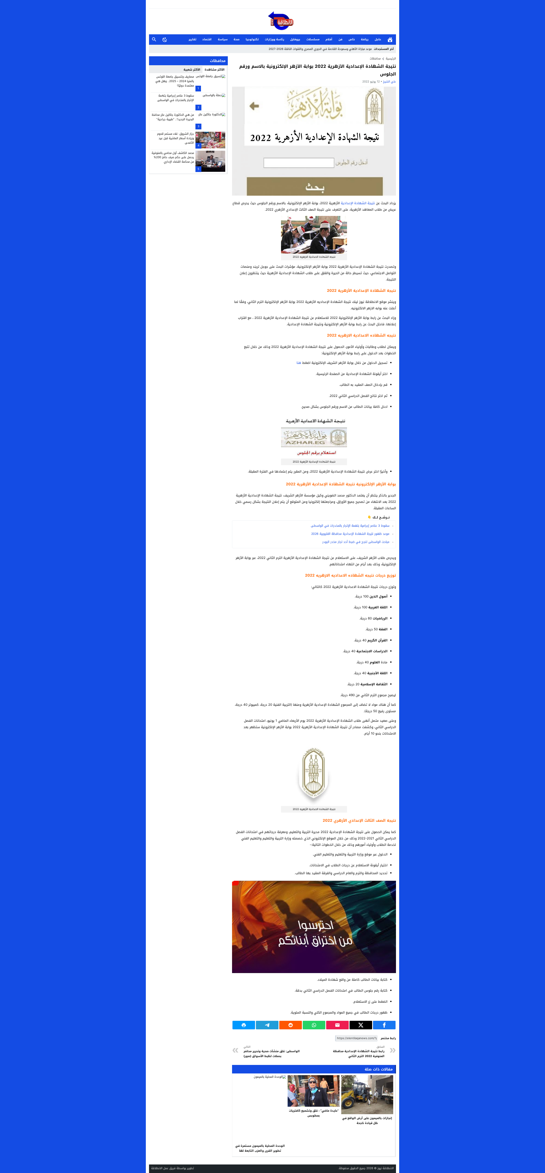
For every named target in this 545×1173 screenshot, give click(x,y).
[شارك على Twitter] (361, 1025)
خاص (352, 39)
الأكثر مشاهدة (215, 69)
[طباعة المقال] (244, 1025)
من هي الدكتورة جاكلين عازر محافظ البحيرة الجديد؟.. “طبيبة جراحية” (173, 117)
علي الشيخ (389, 81)
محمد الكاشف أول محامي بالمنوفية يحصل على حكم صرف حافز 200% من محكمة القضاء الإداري (173, 157)
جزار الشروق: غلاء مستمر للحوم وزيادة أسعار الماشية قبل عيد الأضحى (175, 138)
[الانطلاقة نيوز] (272, 22)
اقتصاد (207, 39)
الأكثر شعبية (192, 69)
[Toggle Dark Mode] (164, 39)
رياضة (365, 39)
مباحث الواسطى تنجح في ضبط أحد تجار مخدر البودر (355, 542)
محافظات (375, 58)
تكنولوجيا (252, 39)
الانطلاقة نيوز (385, 1168)
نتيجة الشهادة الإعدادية (358, 203)
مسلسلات (313, 39)
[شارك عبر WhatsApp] (314, 1025)
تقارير (192, 39)
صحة (237, 39)
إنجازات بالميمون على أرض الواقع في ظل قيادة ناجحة (367, 1120)
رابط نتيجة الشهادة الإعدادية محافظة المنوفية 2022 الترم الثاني (358, 1052)
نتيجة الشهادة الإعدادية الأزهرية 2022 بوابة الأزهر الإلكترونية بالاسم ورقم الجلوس (317, 70)
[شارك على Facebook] (384, 1025)
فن (340, 39)
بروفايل (295, 39)
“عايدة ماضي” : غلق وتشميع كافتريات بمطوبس (313, 1113)
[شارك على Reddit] (290, 1025)
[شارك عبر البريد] (337, 1025)
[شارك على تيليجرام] (267, 1025)
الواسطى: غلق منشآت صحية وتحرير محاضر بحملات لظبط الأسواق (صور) (272, 1052)
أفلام (329, 39)
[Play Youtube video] (232, 881)
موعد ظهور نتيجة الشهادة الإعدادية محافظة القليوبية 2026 (350, 534)
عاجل (378, 39)
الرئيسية (390, 39)
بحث (154, 39)
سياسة (223, 39)
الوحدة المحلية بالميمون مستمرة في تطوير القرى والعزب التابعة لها (260, 1148)
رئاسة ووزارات (274, 39)
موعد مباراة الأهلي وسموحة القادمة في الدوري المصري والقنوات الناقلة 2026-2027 (320, 49)
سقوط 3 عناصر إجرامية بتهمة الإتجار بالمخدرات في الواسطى (350, 526)
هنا (299, 363)
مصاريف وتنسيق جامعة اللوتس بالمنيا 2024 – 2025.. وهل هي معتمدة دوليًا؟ (174, 81)
